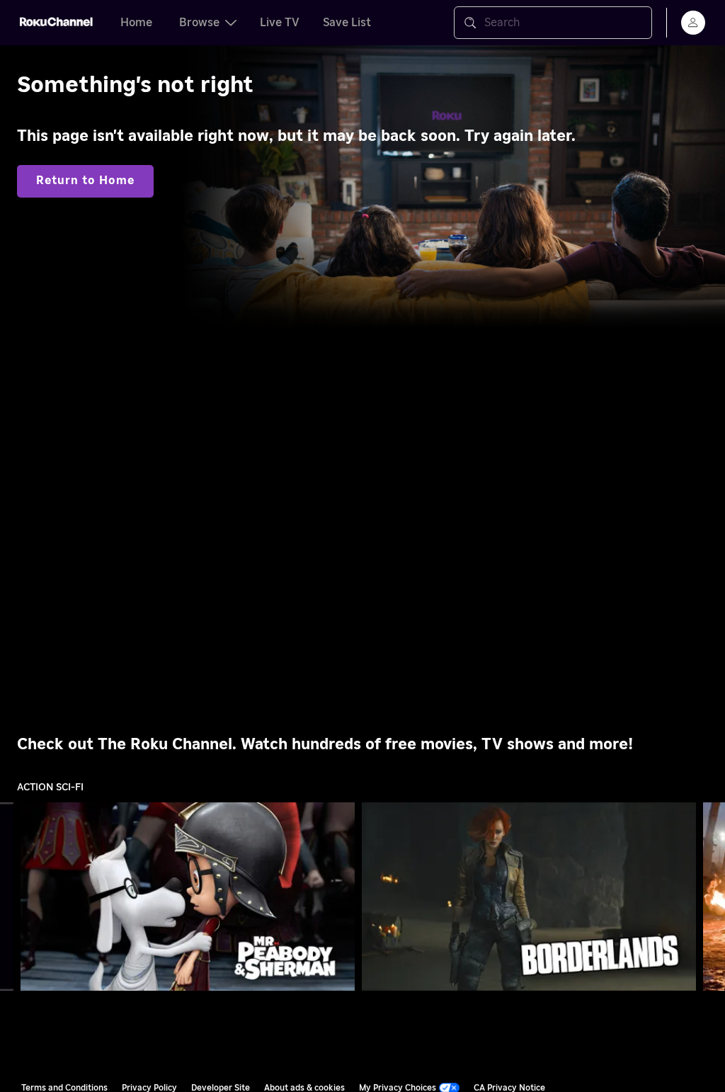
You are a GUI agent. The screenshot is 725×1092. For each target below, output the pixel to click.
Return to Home (85, 180)
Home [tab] (136, 22)
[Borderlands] (529, 896)
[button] (190, 896)
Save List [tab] (347, 22)
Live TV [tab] (279, 22)
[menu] (693, 23)
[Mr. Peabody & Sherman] (188, 896)
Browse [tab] (199, 22)
